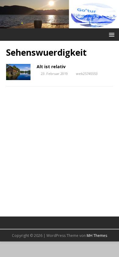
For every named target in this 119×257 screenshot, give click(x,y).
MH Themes (97, 235)
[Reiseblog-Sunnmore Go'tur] (59, 24)
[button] (110, 34)
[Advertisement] (59, 155)
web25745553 (87, 73)
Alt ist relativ (51, 66)
